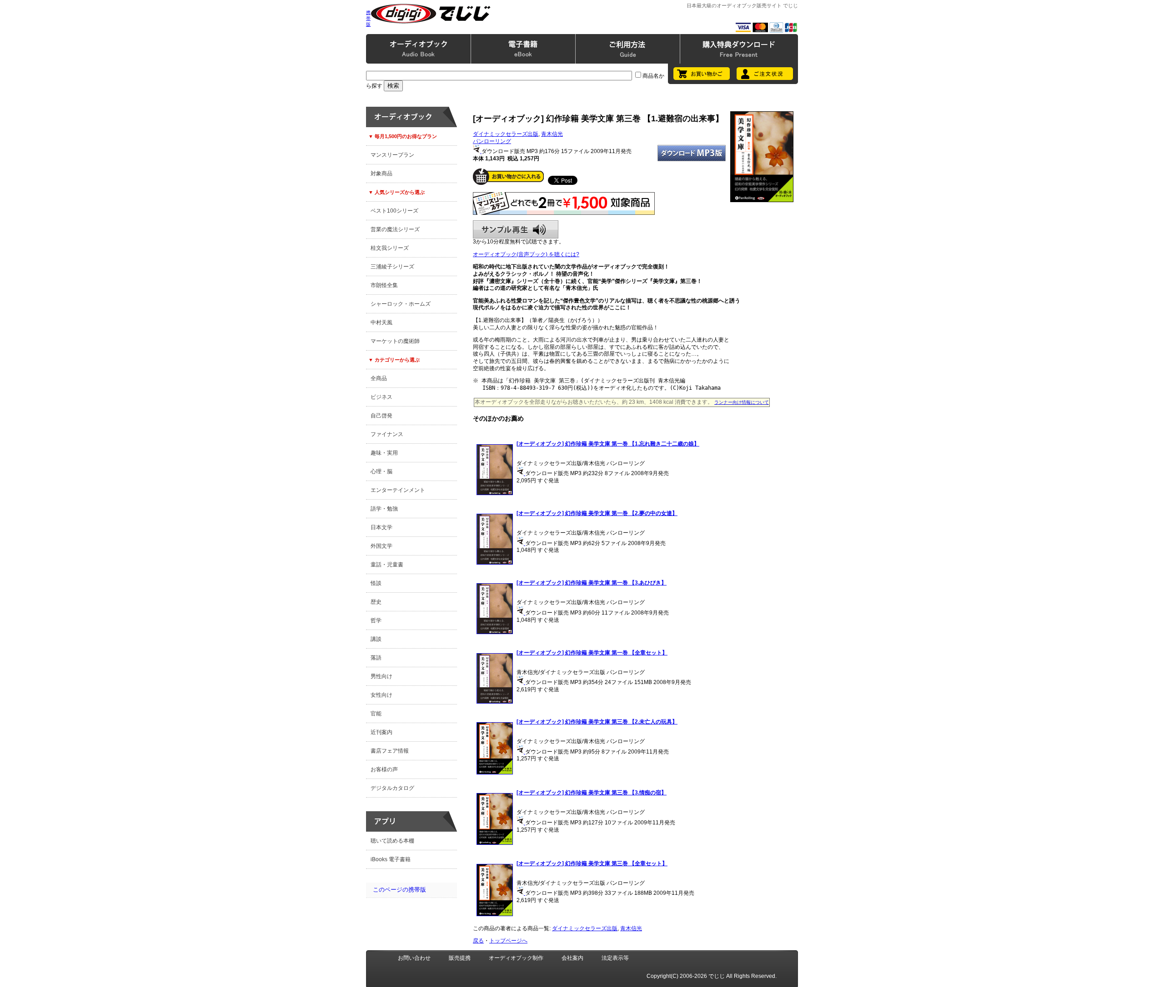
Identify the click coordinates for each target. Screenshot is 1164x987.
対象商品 (381, 173)
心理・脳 (381, 471)
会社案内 (572, 958)
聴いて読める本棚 (392, 841)
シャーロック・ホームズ (401, 304)
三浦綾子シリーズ (392, 266)
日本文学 (381, 527)
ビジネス (381, 397)
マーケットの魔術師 (395, 341)
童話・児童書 (387, 564)
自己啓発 (381, 415)
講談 (376, 639)
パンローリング (492, 141)
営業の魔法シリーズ (395, 229)
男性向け (381, 676)
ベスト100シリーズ (394, 211)
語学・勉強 (384, 509)
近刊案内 (381, 732)
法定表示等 (615, 958)
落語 (376, 658)
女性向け (381, 695)
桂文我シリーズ (390, 248)
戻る (478, 940)
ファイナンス (387, 434)
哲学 (376, 620)
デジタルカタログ (392, 788)
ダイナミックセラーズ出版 (505, 134)
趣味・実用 (384, 453)
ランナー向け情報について (741, 402)
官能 (376, 713)
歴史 (376, 602)
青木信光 (552, 134)
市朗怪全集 (384, 285)
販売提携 (460, 958)
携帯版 (368, 18)
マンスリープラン (392, 155)
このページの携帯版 (399, 889)
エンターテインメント (398, 490)
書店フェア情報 (390, 751)
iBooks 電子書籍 (391, 859)
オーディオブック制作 (516, 958)
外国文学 (381, 546)
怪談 (376, 583)
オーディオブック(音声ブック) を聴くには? (526, 254)
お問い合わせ (414, 958)
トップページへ (508, 940)
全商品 (379, 378)
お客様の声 (384, 769)
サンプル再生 (515, 229)
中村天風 (381, 322)
